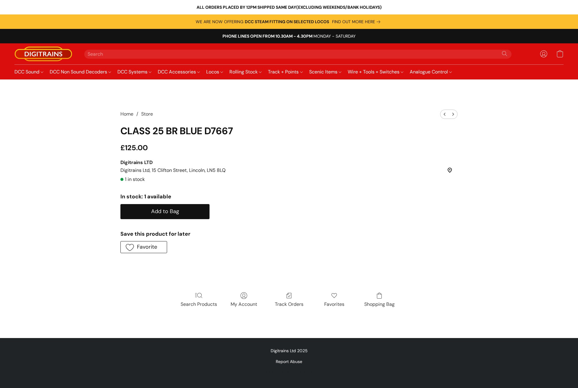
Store (147, 114)
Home (126, 114)
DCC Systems (133, 72)
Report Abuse (289, 361)
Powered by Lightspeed (289, 371)
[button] (43, 53)
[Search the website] (504, 53)
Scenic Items (324, 72)
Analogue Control (429, 72)
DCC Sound (27, 72)
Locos (213, 72)
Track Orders (289, 304)
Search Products (199, 304)
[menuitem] (444, 114)
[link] (357, 21)
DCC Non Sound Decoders (79, 72)
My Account (244, 304)
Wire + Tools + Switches (374, 72)
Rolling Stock (244, 72)
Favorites (334, 304)
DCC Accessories (177, 72)
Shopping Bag (379, 304)
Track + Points (284, 72)
